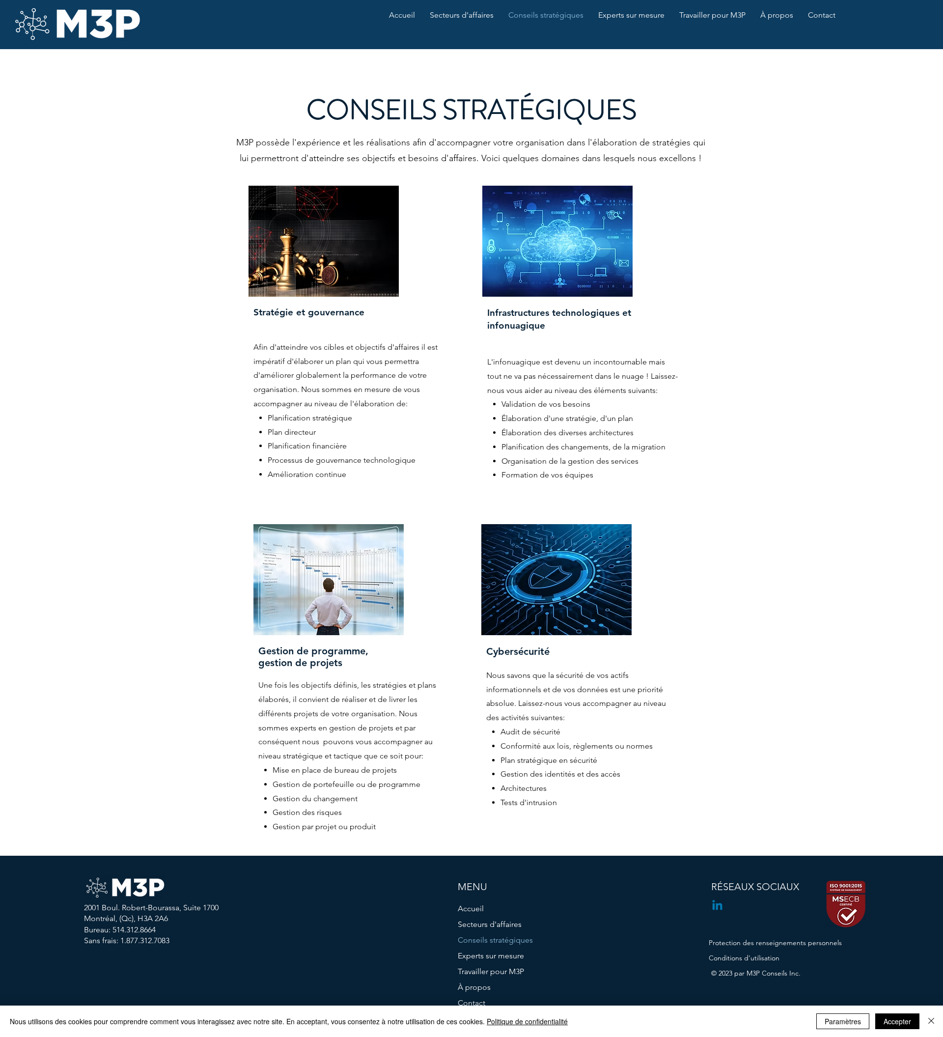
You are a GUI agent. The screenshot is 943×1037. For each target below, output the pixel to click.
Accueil (471, 908)
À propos (474, 987)
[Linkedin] (717, 906)
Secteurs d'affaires (490, 924)
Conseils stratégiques (495, 940)
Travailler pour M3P (491, 971)
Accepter (897, 1021)
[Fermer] (931, 1021)
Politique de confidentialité (527, 1021)
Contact (471, 1003)
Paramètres (843, 1021)
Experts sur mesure (491, 955)
